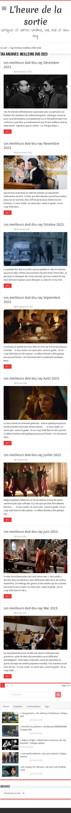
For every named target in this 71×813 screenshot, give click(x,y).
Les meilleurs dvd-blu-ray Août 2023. (32, 378)
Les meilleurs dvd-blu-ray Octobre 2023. (34, 224)
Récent (6, 706)
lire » (8, 131)
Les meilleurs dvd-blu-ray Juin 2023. (31, 532)
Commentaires (33, 706)
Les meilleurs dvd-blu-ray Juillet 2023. (33, 455)
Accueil (3, 48)
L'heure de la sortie (35, 16)
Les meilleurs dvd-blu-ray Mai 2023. (31, 608)
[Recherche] (58, 694)
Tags (47, 706)
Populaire (17, 706)
